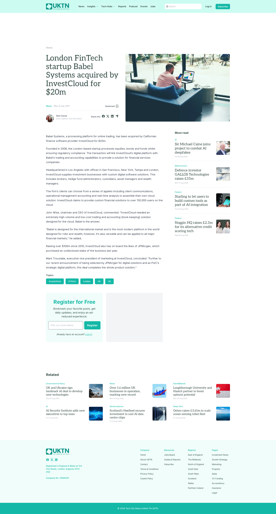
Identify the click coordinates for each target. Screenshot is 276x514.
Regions (192, 450)
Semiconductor (116, 406)
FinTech (72, 281)
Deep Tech (178, 406)
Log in (208, 6)
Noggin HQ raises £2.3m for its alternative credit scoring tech (194, 227)
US (109, 281)
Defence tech (181, 166)
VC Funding (217, 478)
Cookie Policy (146, 478)
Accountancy (218, 483)
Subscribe (223, 6)
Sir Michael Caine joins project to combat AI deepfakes (192, 148)
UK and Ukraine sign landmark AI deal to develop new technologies (64, 391)
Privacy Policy (147, 474)
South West (193, 474)
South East (193, 469)
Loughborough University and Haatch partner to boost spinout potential (192, 391)
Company (144, 450)
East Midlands (179, 383)
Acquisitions (55, 281)
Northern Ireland (195, 488)
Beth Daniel (61, 116)
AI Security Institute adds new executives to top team (65, 412)
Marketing (217, 464)
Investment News (220, 455)
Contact (144, 464)
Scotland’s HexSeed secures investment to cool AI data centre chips (127, 414)
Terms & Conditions (149, 469)
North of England (196, 464)
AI (176, 140)
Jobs (152, 6)
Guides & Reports (172, 459)
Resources (169, 450)
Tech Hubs (106, 6)
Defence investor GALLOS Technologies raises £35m (192, 174)
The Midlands (194, 459)
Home (143, 455)
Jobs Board (169, 455)
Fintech (178, 192)
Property (216, 469)
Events (143, 6)
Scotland (192, 478)
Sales (214, 474)
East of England (195, 455)
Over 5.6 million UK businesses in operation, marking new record (125, 391)
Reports (122, 6)
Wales (191, 483)
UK (99, 281)
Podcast (133, 6)
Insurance (216, 488)
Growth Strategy (219, 459)
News (81, 6)
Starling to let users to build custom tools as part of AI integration (192, 200)
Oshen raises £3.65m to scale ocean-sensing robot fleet (192, 412)
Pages (215, 450)
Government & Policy (55, 383)
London (86, 281)
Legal (214, 492)
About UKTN (146, 459)
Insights (91, 6)
